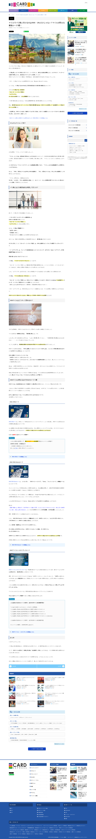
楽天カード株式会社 (13, 833)
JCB (22, 734)
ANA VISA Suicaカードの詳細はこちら (21, 544)
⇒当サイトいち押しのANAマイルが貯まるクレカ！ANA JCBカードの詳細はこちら (28, 118)
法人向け (43, 10)
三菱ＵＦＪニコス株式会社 (76, 831)
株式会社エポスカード (72, 825)
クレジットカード (13, 10)
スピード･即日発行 (22, 723)
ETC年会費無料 (14, 723)
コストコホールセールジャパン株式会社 (17, 829)
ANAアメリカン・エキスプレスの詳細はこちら (23, 631)
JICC (12, 810)
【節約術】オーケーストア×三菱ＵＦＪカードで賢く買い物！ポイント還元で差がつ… (82, 794)
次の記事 (59, 666)
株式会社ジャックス (38, 829)
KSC (12, 812)
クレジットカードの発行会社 (74, 124)
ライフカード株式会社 (22, 833)
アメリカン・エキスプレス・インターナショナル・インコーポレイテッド (29, 825)
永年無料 (18, 728)
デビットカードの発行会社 (74, 130)
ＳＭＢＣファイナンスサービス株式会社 (68, 829)
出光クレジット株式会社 (62, 825)
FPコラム (33, 792)
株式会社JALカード (46, 829)
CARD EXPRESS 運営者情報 (53, 837)
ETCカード (23, 10)
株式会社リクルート (30, 833)
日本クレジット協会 (41, 810)
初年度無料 (24, 728)
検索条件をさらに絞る (60, 743)
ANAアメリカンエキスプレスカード (17, 569)
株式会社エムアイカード (81, 825)
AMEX (26, 734)
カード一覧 (82, 10)
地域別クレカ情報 (81, 145)
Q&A (71, 152)
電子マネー (63, 10)
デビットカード (33, 10)
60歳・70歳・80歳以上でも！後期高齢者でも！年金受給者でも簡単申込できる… (82, 769)
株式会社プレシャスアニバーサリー (81, 837)
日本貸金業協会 (41, 814)
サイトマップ (70, 837)
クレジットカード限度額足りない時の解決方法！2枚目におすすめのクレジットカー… (82, 777)
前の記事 (14, 666)
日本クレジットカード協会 (43, 808)
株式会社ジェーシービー (29, 829)
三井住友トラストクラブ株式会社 (64, 831)
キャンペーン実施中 (48, 723)
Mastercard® (17, 734)
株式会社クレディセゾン (54, 827)
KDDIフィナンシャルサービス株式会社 (66, 827)
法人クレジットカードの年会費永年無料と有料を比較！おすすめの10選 (81, 43)
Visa (12, 734)
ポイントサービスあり (58, 723)
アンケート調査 (34, 795)
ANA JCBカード (12, 421)
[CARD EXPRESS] (22, 4)
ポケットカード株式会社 (43, 831)
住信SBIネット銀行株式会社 (55, 829)
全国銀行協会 (40, 812)
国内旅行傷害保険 (23, 740)
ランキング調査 (63, 837)
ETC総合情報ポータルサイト (43, 816)
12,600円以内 (50, 728)
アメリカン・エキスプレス (70, 814)
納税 (72, 10)
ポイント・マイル (53, 10)
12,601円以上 (57, 728)
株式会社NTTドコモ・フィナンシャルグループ (18, 827)
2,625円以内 (37, 728)
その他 (74, 152)
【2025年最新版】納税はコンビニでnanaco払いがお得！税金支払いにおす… (80, 51)
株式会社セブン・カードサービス (16, 831)
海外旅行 (21, 27)
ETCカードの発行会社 (73, 127)
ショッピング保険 (31, 740)
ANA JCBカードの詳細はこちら (19, 456)
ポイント (80, 149)
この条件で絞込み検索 (37, 749)
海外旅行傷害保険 (14, 740)
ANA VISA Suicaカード (14, 481)
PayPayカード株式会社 (39, 833)
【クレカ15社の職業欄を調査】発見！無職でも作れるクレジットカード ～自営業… (81, 59)
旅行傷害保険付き (31, 723)
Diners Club (31, 734)
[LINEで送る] (26, 31)
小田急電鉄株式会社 (30, 827)
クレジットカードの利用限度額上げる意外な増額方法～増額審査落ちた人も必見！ (82, 786)
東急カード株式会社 (26, 831)
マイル (14, 27)
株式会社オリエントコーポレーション (42, 827)
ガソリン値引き (40, 723)
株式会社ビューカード (34, 831)
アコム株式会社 (12, 825)
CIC (11, 808)
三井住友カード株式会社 (53, 831)
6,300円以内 (43, 728)
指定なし (13, 728)
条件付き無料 (30, 728)
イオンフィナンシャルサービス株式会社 (50, 825)
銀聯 (36, 734)
